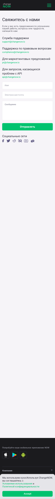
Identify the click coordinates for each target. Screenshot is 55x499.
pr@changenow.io (11, 62)
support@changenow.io (13, 41)
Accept (27, 493)
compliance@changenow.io (15, 52)
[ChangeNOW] (7, 5)
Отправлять (27, 126)
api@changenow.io (11, 77)
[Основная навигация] (49, 5)
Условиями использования (17, 483)
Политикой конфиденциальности (20, 486)
